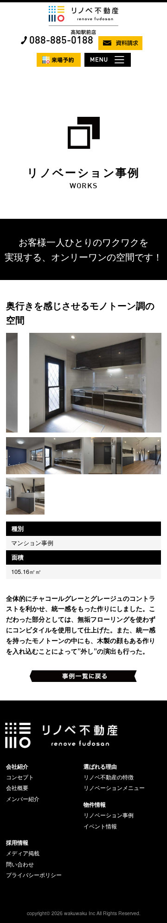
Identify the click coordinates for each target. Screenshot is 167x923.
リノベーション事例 (109, 815)
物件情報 (95, 804)
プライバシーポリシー (34, 875)
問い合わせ (20, 864)
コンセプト (20, 777)
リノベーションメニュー (114, 787)
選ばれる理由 (100, 766)
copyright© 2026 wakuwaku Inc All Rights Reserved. (84, 913)
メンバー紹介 (22, 799)
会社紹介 (17, 766)
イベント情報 (100, 826)
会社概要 (17, 787)
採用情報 (17, 842)
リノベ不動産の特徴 (109, 777)
